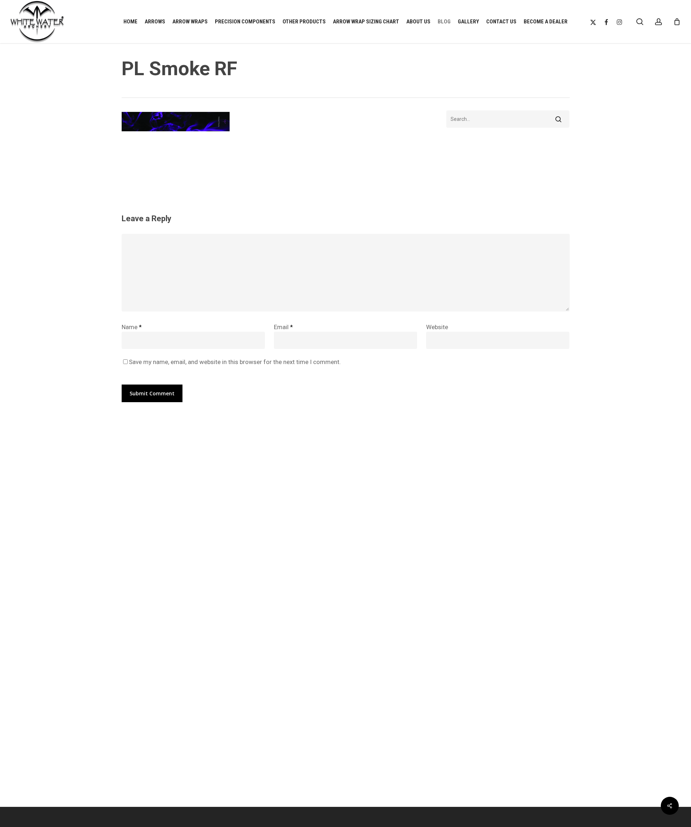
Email (283, 327)
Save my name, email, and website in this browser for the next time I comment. (235, 361)
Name (132, 327)
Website (437, 327)
